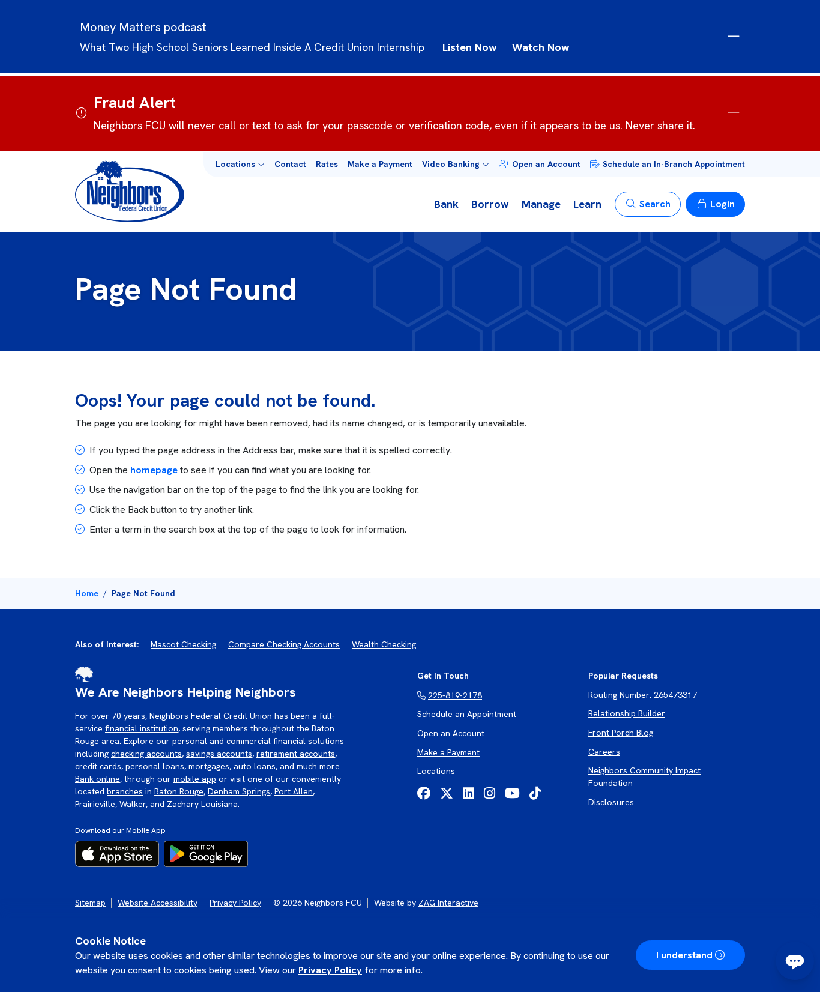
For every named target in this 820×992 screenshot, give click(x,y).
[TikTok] (535, 793)
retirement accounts (295, 753)
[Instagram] (489, 793)
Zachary (183, 804)
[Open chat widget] (795, 961)
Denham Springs (239, 791)
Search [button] (655, 204)
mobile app (194, 778)
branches (125, 791)
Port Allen (293, 791)
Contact (290, 164)
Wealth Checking (384, 644)
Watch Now (541, 47)
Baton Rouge (178, 791)
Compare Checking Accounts (284, 644)
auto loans (255, 766)
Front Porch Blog (620, 732)
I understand (684, 955)
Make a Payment (380, 164)
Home (86, 593)
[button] (240, 164)
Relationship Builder (626, 713)
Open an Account (546, 164)
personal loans (154, 766)
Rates (327, 164)
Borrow (490, 204)
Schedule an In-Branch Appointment (674, 164)
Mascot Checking (183, 644)
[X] (446, 793)
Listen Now (469, 47)
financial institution (141, 728)
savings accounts (219, 753)
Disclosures (611, 802)
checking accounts (146, 753)
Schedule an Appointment (466, 714)
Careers (604, 751)
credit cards (98, 766)
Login (722, 204)
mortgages (208, 766)
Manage (541, 204)
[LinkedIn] (468, 793)
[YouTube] (512, 793)
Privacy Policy (330, 970)
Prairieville (95, 804)
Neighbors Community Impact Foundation (644, 776)
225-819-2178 (455, 695)
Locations (436, 771)
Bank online (97, 778)
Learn (587, 204)
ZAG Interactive (448, 902)
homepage (154, 470)
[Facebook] (423, 793)
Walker (132, 804)
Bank (446, 204)
